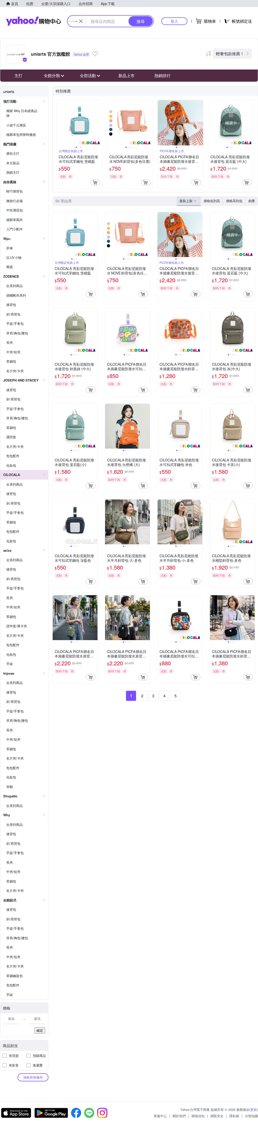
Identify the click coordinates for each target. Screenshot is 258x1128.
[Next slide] (98, 122)
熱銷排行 (162, 75)
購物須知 (198, 1115)
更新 (253, 1109)
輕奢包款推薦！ (230, 53)
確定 (40, 1030)
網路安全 (216, 1115)
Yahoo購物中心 (33, 21)
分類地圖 (251, 1115)
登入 (174, 21)
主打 (18, 75)
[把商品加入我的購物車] (95, 182)
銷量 (251, 200)
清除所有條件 (33, 1077)
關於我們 (179, 1115)
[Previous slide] (60, 122)
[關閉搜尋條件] (81, 21)
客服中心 (160, 1115)
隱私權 (234, 1115)
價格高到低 (234, 200)
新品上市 (126, 75)
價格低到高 (212, 200)
